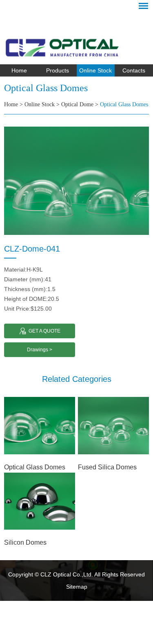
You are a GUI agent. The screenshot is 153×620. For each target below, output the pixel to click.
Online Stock (95, 70)
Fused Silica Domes (107, 467)
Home (19, 70)
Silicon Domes (25, 542)
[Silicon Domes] (39, 501)
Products (57, 70)
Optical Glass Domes (124, 104)
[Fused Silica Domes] (113, 425)
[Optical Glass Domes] (39, 425)
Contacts (133, 70)
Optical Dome (77, 104)
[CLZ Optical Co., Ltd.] (76, 35)
